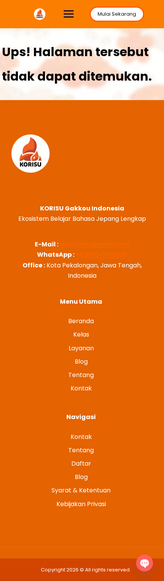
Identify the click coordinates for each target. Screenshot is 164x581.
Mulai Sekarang (117, 14)
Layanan (81, 348)
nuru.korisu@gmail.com (94, 244)
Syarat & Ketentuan (81, 490)
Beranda (81, 321)
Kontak (81, 388)
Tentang (81, 375)
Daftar (81, 463)
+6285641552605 (101, 254)
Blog (81, 361)
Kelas (81, 334)
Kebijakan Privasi (81, 504)
